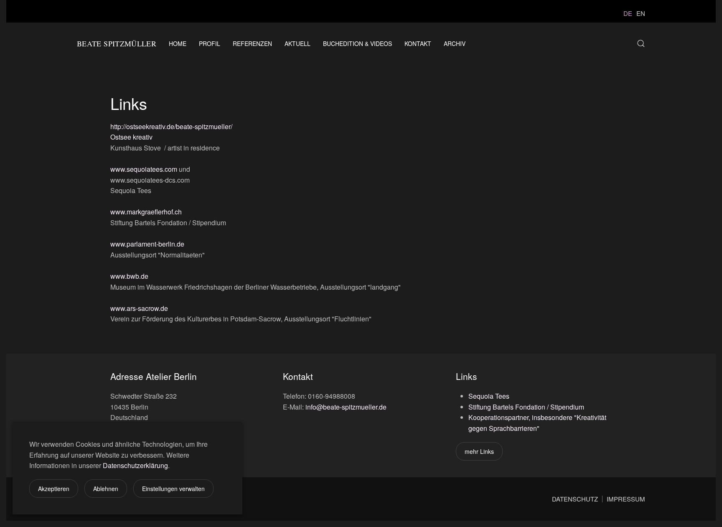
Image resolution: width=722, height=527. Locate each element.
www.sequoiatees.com (143, 169)
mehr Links (479, 451)
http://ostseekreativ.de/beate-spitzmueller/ (171, 126)
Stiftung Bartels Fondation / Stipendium (526, 407)
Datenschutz (575, 498)
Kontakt (417, 43)
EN (640, 13)
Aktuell (297, 43)
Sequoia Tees (488, 396)
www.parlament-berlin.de (147, 244)
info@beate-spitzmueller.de (345, 407)
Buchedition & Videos (357, 43)
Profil (209, 43)
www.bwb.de (129, 276)
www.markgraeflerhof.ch (146, 211)
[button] (641, 43)
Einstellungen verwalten (173, 488)
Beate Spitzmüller (116, 43)
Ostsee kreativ (131, 137)
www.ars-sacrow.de (139, 308)
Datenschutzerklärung (135, 465)
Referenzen (252, 43)
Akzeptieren (53, 488)
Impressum (626, 498)
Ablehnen (105, 488)
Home (177, 43)
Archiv (454, 43)
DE (627, 13)
